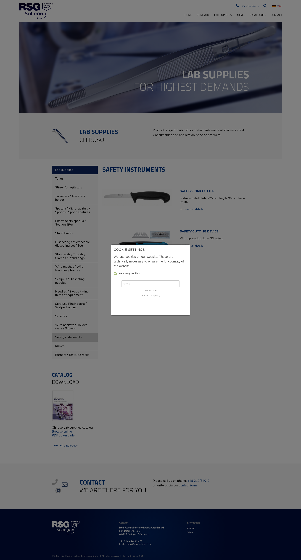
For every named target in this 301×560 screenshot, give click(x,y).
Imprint (144, 295)
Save (126, 283)
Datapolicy (155, 295)
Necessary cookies (129, 273)
